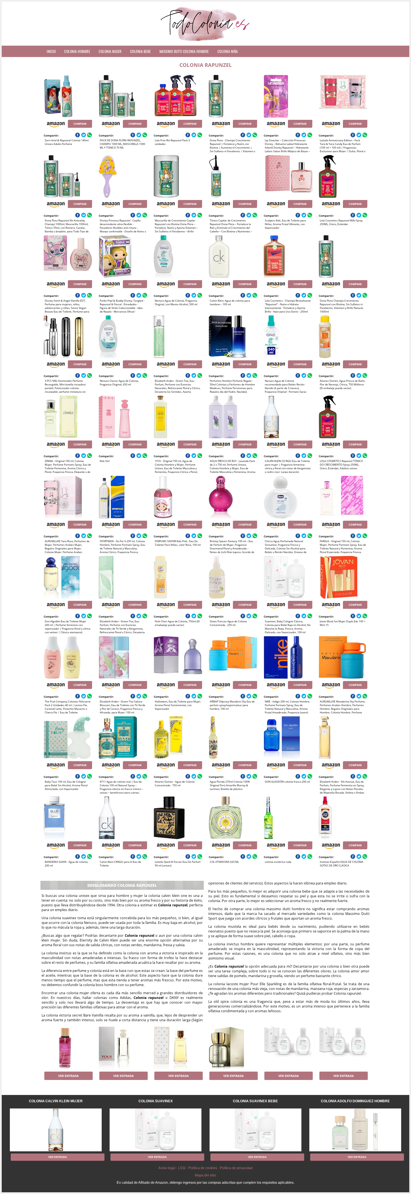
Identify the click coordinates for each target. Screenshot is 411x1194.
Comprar (79, 124)
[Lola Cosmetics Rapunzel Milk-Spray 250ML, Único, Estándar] (343, 176)
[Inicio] (205, 42)
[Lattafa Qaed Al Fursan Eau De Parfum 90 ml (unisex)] (178, 817)
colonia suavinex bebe (255, 1101)
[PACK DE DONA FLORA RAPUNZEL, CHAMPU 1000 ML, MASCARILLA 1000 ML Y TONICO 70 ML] (123, 96)
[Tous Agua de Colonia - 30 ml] (123, 1048)
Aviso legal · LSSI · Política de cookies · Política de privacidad (205, 1168)
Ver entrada (68, 1076)
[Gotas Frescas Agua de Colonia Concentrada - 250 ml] (233, 577)
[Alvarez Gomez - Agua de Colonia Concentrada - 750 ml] (178, 737)
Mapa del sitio (205, 1175)
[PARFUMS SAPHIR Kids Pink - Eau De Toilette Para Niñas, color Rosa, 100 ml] (178, 497)
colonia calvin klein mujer (56, 1101)
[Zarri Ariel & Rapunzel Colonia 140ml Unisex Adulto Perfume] (68, 96)
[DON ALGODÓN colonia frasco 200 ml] (288, 737)
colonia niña (227, 51)
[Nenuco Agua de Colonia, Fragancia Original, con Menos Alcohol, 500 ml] (178, 256)
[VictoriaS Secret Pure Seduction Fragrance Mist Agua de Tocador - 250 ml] (68, 1048)
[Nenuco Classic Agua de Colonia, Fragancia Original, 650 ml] (123, 336)
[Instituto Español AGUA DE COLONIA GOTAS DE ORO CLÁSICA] (343, 817)
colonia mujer (110, 51)
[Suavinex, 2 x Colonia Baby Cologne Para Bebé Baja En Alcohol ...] (288, 1048)
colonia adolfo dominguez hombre (355, 1101)
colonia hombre (77, 51)
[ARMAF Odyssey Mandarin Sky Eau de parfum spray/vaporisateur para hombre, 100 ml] (233, 657)
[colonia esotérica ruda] (288, 817)
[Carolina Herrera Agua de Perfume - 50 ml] (178, 1048)
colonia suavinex (155, 1101)
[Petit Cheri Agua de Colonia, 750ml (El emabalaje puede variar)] (178, 577)
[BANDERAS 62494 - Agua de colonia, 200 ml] (68, 817)
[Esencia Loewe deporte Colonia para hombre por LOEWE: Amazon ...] (233, 1048)
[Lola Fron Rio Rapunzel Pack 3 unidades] (178, 96)
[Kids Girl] (123, 416)
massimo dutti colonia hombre (184, 51)
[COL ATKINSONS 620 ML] (233, 817)
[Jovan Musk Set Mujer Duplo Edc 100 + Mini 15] (343, 577)
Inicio (51, 51)
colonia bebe (140, 51)
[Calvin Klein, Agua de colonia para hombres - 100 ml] (233, 256)
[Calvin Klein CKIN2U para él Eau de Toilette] (123, 817)
